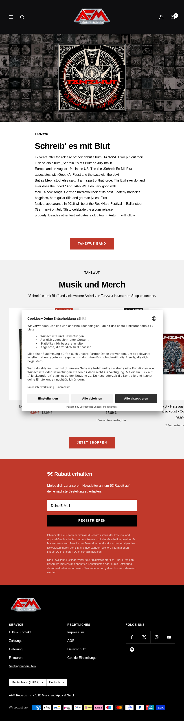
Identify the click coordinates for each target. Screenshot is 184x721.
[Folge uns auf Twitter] (144, 637)
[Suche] (22, 17)
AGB (70, 641)
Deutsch (54, 682)
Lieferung (15, 649)
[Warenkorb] (173, 17)
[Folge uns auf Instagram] (156, 637)
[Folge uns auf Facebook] (132, 637)
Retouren (15, 658)
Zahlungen (16, 641)
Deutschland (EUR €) (25, 682)
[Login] (161, 17)
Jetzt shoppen (92, 442)
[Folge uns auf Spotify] (132, 649)
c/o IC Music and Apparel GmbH (54, 695)
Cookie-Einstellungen (82, 658)
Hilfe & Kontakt (20, 632)
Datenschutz (76, 649)
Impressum (75, 632)
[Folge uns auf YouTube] (169, 637)
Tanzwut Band (92, 243)
